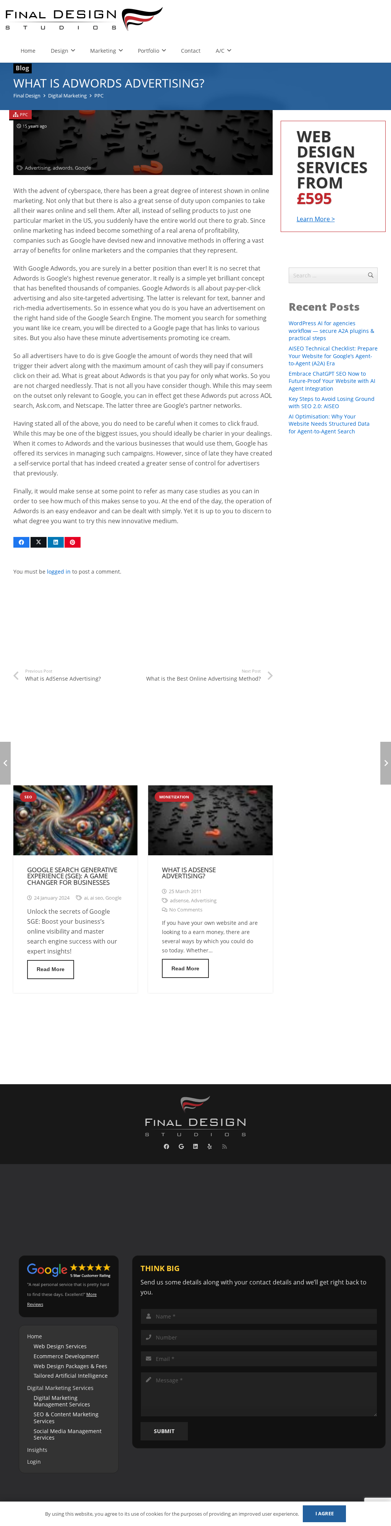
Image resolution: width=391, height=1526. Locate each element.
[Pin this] (73, 542)
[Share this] (21, 542)
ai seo (96, 898)
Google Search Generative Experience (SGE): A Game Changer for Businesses (72, 876)
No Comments (185, 910)
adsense (179, 900)
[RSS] (224, 1146)
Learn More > (316, 219)
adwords (63, 168)
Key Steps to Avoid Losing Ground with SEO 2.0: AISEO (332, 402)
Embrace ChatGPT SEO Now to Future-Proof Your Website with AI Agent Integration (332, 381)
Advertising (37, 168)
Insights (37, 1449)
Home (34, 1336)
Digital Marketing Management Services (62, 1401)
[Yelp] (210, 1146)
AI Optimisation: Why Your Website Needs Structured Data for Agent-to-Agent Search (329, 424)
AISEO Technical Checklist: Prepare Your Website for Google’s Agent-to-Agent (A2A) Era (333, 356)
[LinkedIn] (195, 1146)
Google (83, 168)
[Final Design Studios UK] (84, 19)
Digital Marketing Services (60, 1387)
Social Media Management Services (68, 1434)
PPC (24, 114)
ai (86, 898)
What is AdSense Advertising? (189, 873)
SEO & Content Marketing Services (66, 1418)
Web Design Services (60, 1346)
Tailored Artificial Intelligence (71, 1375)
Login (34, 1461)
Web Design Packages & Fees (70, 1366)
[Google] (181, 1146)
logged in (59, 571)
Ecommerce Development (66, 1356)
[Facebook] (166, 1146)
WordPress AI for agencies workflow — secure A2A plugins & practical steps (331, 330)
